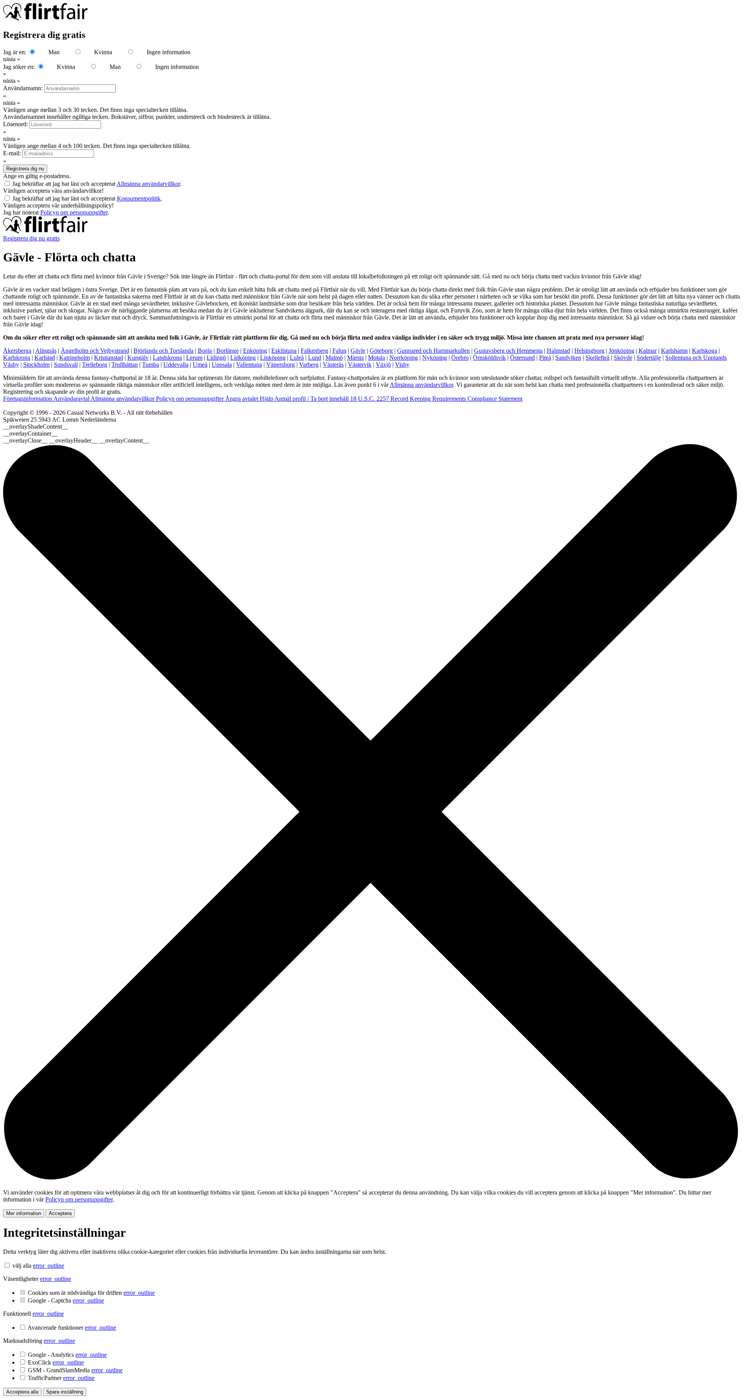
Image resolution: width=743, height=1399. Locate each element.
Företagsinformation (28, 398)
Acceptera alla (22, 1392)
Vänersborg (280, 364)
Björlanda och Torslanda (163, 350)
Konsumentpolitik (139, 198)
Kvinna (103, 52)
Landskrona (167, 357)
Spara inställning (64, 1392)
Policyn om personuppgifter (74, 212)
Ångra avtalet (242, 398)
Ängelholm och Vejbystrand (95, 350)
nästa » (11, 59)
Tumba (150, 364)
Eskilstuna (283, 350)
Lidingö (216, 357)
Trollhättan (124, 364)
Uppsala (222, 364)
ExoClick (56, 1362)
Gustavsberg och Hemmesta (508, 350)
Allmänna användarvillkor (148, 183)
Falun (339, 350)
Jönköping (621, 350)
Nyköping (434, 357)
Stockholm (36, 364)
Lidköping (243, 357)
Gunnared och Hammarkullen (433, 350)
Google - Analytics (67, 1354)
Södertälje (649, 357)
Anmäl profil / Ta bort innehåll (312, 398)
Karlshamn (674, 350)
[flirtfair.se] (45, 231)
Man (54, 52)
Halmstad (558, 350)
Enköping (255, 350)
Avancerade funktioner (71, 1327)
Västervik (360, 364)
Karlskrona (16, 357)
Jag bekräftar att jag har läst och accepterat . (96, 183)
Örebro (460, 357)
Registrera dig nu (25, 169)
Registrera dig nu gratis (31, 238)
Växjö (383, 364)
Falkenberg (314, 350)
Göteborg (381, 350)
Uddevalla (175, 364)
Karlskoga (704, 350)
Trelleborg (94, 364)
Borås (205, 350)
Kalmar (648, 350)
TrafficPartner (61, 1378)
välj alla (21, 1265)
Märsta (355, 357)
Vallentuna (249, 364)
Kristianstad (108, 357)
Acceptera (60, 1213)
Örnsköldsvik (489, 357)
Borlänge (227, 350)
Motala (376, 357)
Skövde (623, 357)
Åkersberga (17, 350)
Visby (402, 364)
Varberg (308, 364)
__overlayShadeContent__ (35, 426)
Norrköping (403, 357)
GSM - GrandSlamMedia (75, 1370)
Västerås (333, 364)
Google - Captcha (66, 1300)
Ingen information (168, 52)
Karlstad (44, 357)
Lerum (194, 357)
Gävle (358, 350)
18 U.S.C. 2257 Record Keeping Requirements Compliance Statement (436, 398)
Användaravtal (72, 398)
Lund (314, 357)
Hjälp (267, 398)
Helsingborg (589, 350)
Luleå (297, 357)
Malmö (334, 357)
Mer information (23, 1213)
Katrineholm (74, 357)
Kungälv (138, 357)
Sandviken (568, 357)
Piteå (545, 357)
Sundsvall (66, 364)
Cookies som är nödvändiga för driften (91, 1292)
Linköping (273, 357)
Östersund (522, 357)
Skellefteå (597, 357)
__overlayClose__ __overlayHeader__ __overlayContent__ (76, 440)
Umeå (200, 364)
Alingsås (45, 350)
